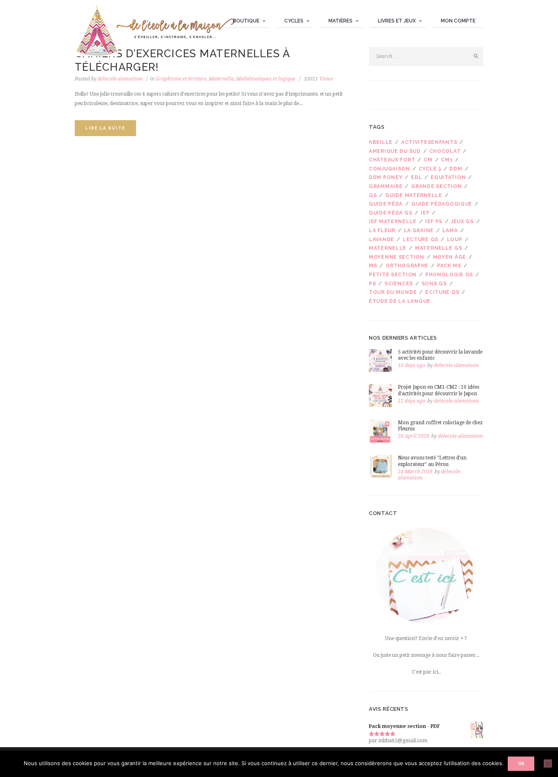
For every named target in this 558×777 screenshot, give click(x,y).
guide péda (386, 204)
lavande (381, 239)
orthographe (407, 266)
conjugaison (389, 169)
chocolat (445, 151)
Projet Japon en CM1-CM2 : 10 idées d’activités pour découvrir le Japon (438, 390)
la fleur (382, 230)
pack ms (449, 266)
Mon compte (458, 21)
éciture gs (442, 292)
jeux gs (462, 221)
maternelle (387, 248)
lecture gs (420, 239)
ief (425, 213)
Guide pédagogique (441, 204)
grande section (436, 186)
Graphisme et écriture (181, 79)
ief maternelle (393, 221)
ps (372, 284)
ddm (455, 169)
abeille (381, 142)
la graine (419, 230)
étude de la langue (400, 301)
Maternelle (221, 79)
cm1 (447, 160)
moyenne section (396, 257)
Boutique (246, 21)
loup (454, 239)
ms (373, 266)
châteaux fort (392, 160)
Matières (340, 21)
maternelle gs (438, 248)
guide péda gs (390, 213)
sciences (398, 284)
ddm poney (385, 177)
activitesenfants (429, 142)
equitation (448, 177)
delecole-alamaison (120, 79)
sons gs (434, 284)
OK (521, 763)
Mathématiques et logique (265, 79)
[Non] (548, 763)
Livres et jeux (397, 21)
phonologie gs (449, 275)
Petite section (393, 275)
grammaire (385, 186)
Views (318, 79)
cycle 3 (430, 169)
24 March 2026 (415, 472)
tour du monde (393, 292)
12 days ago (411, 401)
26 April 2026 (413, 436)
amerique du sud (395, 151)
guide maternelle (413, 195)
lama (450, 230)
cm (428, 160)
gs (373, 195)
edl (416, 177)
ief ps (433, 221)
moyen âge (449, 257)
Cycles (294, 21)
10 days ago (411, 365)
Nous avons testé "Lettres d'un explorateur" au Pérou (432, 461)
